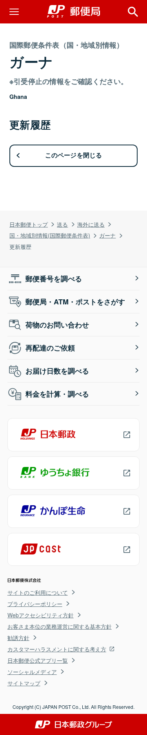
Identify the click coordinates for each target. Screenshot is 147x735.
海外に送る (91, 224)
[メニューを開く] (14, 12)
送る (62, 224)
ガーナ (107, 235)
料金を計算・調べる (57, 394)
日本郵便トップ (28, 224)
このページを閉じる (73, 155)
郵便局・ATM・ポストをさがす (75, 302)
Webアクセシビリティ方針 (40, 615)
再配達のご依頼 (50, 348)
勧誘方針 (18, 638)
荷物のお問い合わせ (57, 325)
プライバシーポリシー (34, 604)
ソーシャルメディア (32, 672)
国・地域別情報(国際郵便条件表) (49, 235)
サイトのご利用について (37, 592)
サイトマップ (23, 683)
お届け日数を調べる (57, 371)
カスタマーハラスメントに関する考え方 (56, 649)
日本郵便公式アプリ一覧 (37, 660)
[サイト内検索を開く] (133, 12)
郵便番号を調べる (53, 279)
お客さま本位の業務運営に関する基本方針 (59, 626)
